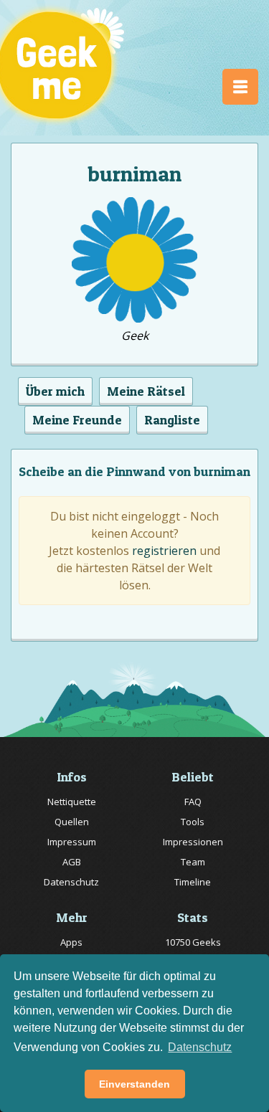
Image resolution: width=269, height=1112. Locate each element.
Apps (71, 942)
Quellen (72, 821)
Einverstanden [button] (134, 1084)
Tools (192, 821)
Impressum (71, 841)
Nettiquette (71, 801)
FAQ (193, 801)
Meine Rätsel (146, 391)
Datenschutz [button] (200, 1047)
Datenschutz (71, 881)
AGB (71, 861)
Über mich (55, 391)
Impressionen (193, 841)
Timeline (192, 881)
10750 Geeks (193, 942)
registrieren (164, 551)
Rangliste (172, 419)
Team (193, 861)
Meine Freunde (77, 419)
